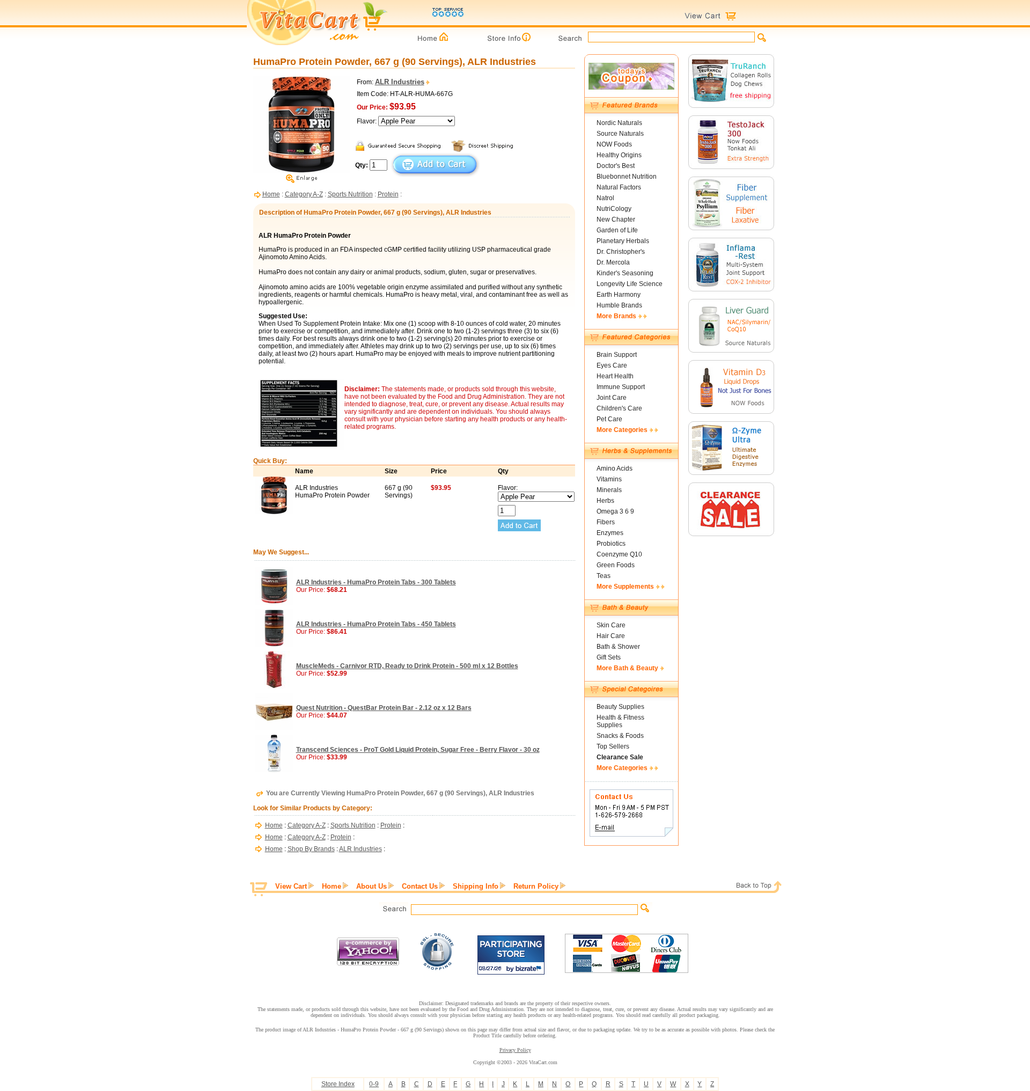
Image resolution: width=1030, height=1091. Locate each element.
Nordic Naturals (619, 123)
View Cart (291, 886)
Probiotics (611, 543)
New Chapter (616, 219)
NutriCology (614, 209)
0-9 (374, 1084)
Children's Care (619, 408)
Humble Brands (619, 305)
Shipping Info (475, 886)
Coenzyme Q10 (619, 554)
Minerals (609, 490)
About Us (371, 886)
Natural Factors (619, 187)
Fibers (606, 522)
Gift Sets (609, 657)
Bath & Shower (618, 646)
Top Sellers (613, 746)
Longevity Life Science (630, 284)
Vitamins (609, 479)
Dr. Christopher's (621, 251)
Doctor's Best (616, 166)
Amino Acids (614, 468)
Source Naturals (620, 133)
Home (271, 194)
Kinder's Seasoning (625, 273)
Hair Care (611, 636)
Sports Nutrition (350, 194)
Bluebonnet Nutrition (627, 176)
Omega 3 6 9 (615, 511)
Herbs (605, 500)
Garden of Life (617, 230)
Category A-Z (304, 194)
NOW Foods (614, 144)
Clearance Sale (620, 757)
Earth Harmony (619, 294)
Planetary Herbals (623, 241)
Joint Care (612, 397)
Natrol (605, 198)
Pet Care (609, 419)
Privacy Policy (515, 1050)
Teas (603, 576)
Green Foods (616, 565)
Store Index (338, 1084)
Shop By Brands (311, 849)
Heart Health (615, 376)
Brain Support (617, 354)
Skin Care (611, 625)
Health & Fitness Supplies (620, 721)
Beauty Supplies (620, 707)
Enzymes (610, 533)
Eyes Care (612, 365)
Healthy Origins (619, 155)
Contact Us (420, 886)
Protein (388, 194)
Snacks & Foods (620, 735)
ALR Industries (360, 849)
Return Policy (535, 886)
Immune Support (621, 387)
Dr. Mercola (613, 262)
